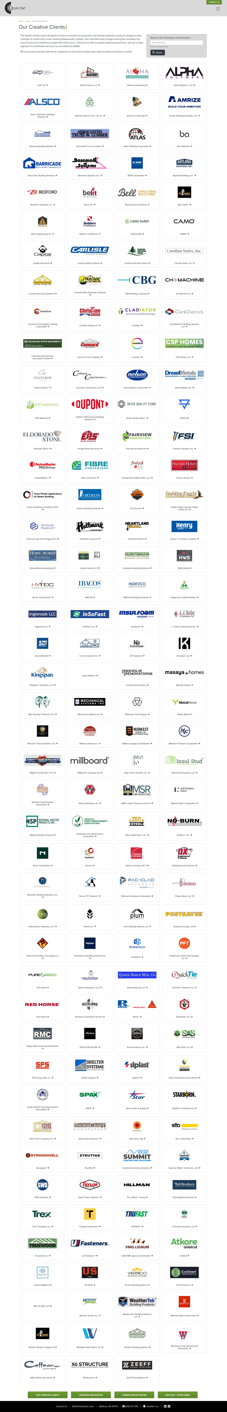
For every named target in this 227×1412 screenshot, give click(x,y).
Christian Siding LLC (88, 325)
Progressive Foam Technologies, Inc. (184, 957)
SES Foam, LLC (183, 1047)
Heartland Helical (136, 538)
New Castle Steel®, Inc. (135, 835)
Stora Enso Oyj (136, 1138)
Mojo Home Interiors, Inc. (135, 772)
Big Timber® (183, 204)
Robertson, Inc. (183, 1016)
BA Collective (183, 146)
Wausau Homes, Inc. (88, 1315)
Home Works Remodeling (41, 568)
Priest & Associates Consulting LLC (43, 955)
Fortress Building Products (89, 508)
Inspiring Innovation (91, 1395)
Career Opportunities (134, 1395)
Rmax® (136, 1016)
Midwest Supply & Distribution (136, 743)
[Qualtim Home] (15, 6)
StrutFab (89, 1168)
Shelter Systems (88, 1077)
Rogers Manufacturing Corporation (43, 1046)
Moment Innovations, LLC (183, 772)
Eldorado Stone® (41, 448)
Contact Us (214, 2)
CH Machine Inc (183, 293)
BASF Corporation (136, 175)
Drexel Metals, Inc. (183, 387)
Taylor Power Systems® (88, 1197)
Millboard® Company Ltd (89, 772)
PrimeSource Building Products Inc (90, 955)
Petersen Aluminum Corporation (136, 896)
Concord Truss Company (88, 357)
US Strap (89, 1285)
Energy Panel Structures (89, 448)
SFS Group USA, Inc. (41, 1077)
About (28, 21)
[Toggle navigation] (218, 9)
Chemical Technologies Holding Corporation (42, 325)
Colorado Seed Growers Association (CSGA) (42, 357)
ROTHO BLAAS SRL (89, 1047)
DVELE (183, 418)
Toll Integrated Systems (183, 1197)
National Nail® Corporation (183, 803)
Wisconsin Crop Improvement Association (184, 1347)
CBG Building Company (136, 293)
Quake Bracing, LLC (136, 987)
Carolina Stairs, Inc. (183, 263)
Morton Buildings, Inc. (89, 803)
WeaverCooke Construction (183, 1315)
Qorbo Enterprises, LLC (88, 987)
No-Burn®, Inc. (183, 835)
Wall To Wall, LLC (41, 1306)
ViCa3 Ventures (183, 1285)
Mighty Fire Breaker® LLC (41, 772)
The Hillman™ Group (136, 1197)
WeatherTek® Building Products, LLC (137, 1315)
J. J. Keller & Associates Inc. (183, 626)
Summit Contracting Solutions (136, 1168)
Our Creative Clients (47, 1395)
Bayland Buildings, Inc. (183, 175)
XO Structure (89, 1377)
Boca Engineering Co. (41, 234)
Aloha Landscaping (136, 85)
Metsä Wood (183, 714)
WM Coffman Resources (41, 1377)
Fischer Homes (183, 477)
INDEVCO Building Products (136, 597)
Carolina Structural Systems (41, 293)
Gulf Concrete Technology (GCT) (41, 538)
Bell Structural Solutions (136, 204)
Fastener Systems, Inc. (183, 448)
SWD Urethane (41, 1197)
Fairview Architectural (136, 448)
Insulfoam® (136, 626)
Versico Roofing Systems (136, 1285)
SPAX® (89, 1108)
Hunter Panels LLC (88, 568)
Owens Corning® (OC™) (136, 865)
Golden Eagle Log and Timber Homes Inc (184, 508)
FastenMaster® (41, 477)
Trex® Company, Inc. (41, 1226)
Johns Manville (41, 655)
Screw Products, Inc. (136, 1047)
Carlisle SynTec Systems (89, 263)
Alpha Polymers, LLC (183, 85)
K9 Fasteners (136, 655)
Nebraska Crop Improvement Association (90, 835)
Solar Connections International (183, 1077)
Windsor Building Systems (136, 1347)
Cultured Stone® (41, 387)
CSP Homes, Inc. (183, 357)
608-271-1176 (131, 1406)
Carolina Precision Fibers (136, 263)
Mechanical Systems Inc (89, 714)
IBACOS (88, 597)
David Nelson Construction (136, 387)
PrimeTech (136, 957)
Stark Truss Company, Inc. (41, 1138)
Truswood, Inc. (41, 1255)
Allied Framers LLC (88, 85)
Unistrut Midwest (41, 1285)
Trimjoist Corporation (88, 1226)
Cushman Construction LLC (88, 387)
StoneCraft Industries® (89, 1138)
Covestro (136, 357)
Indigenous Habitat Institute (183, 597)
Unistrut (183, 1255)
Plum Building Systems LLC (136, 926)
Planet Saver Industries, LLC (41, 926)
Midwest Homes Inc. (88, 743)
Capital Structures (41, 263)
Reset (159, 52)
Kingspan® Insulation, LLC (41, 685)
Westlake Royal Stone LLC (89, 1347)
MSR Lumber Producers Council (136, 803)
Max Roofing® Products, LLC (41, 714)
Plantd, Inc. (89, 926)
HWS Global (183, 568)
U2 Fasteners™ (88, 1255)
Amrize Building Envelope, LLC (183, 115)
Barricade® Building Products (41, 175)
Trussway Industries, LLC (183, 1226)
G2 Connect (136, 508)
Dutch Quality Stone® (136, 418)
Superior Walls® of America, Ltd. (183, 1168)
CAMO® (183, 234)
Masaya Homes (183, 685)
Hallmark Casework (89, 538)
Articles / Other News (177, 1395)
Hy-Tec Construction (41, 597)
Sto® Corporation (183, 1138)
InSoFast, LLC (89, 626)
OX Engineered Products (183, 865)
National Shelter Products (41, 835)
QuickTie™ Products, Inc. (183, 987)
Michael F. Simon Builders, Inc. (41, 743)
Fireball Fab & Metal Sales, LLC (136, 477)
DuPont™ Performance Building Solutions (90, 418)
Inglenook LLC (41, 626)
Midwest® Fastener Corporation (183, 743)
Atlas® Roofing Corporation (136, 146)
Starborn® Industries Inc (183, 1108)
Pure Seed (41, 987)
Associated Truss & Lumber (88, 146)
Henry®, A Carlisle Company (183, 538)
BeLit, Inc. (88, 204)
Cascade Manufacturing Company (90, 292)
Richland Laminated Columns (88, 1016)
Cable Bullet (136, 234)
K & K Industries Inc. (89, 655)
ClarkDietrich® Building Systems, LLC (184, 325)
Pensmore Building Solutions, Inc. (42, 894)
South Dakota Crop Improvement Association (42, 1108)
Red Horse (41, 1016)
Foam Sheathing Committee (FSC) (42, 507)
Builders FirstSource (88, 234)
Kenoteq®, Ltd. (183, 655)
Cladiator (136, 325)
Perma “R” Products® (88, 896)
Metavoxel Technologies (136, 714)
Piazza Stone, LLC (183, 896)
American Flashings (136, 115)
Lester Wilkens (88, 675)
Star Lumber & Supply (136, 1108)
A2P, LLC (41, 85)
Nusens (88, 865)
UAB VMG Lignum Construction (136, 1255)
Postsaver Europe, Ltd (183, 926)
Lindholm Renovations (136, 685)
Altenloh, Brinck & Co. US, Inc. (89, 115)
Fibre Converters (88, 477)
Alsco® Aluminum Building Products (43, 115)
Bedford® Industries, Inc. (41, 204)
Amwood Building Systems (41, 146)
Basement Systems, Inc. (89, 175)
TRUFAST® (136, 1226)
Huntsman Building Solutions (136, 568)
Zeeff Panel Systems (136, 1377)
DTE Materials (41, 418)
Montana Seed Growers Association (43, 803)
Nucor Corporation (41, 865)
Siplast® (136, 1077)
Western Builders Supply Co (41, 1347)
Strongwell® (41, 1168)
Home (21, 21)
